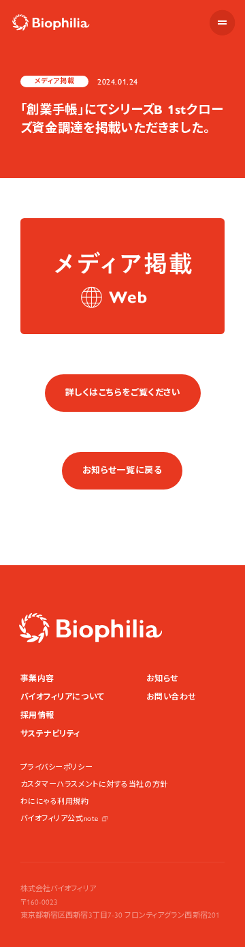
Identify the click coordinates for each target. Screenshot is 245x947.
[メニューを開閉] (222, 22)
